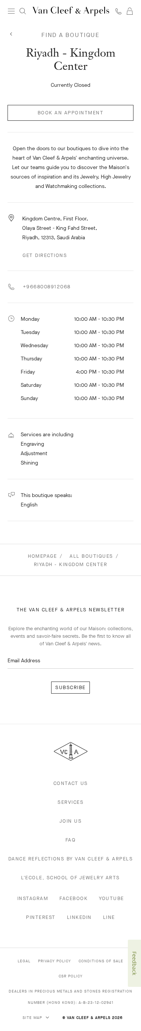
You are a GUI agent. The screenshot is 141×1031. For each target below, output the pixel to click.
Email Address (24, 660)
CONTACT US (70, 783)
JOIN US (70, 821)
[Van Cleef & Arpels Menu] (11, 11)
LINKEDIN (79, 917)
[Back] (11, 34)
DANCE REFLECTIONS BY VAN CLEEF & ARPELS (70, 859)
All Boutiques (91, 556)
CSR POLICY (71, 976)
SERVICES (70, 802)
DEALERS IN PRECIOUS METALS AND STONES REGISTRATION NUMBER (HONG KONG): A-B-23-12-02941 (70, 997)
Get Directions (45, 255)
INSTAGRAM (33, 898)
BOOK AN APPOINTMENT (71, 112)
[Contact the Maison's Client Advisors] (118, 11)
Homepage (42, 556)
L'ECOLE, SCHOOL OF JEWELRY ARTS (70, 877)
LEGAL (24, 961)
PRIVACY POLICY (54, 961)
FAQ (70, 840)
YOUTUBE (111, 898)
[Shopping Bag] (129, 11)
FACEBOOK (73, 898)
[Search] (22, 11)
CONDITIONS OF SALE (101, 961)
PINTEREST (41, 917)
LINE (109, 917)
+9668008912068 (46, 286)
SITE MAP (33, 1017)
